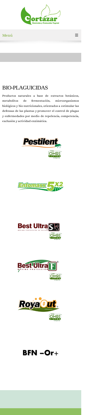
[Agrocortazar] (40, 16)
